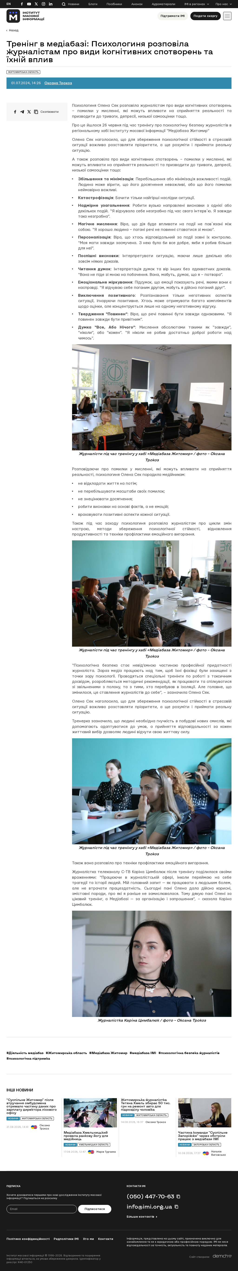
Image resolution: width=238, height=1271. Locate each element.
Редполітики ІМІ (66, 1239)
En (9, 4)
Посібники (114, 4)
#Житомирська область (66, 1053)
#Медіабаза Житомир (108, 1053)
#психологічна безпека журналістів (189, 1053)
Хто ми (88, 1239)
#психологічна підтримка (28, 1058)
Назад (13, 30)
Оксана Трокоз (58, 83)
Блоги (93, 4)
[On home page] (25, 16)
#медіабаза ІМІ (143, 1053)
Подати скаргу (206, 16)
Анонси (136, 4)
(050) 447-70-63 (150, 1196)
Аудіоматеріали (163, 4)
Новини (73, 4)
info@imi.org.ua (149, 1206)
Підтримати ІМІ (173, 16)
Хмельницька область (94, 1144)
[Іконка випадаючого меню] (227, 16)
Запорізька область (206, 1144)
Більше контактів (140, 1216)
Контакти (105, 1239)
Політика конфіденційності (28, 1239)
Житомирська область (37, 1118)
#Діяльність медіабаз (25, 1053)
